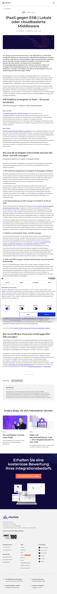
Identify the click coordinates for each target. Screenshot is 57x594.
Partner (22, 560)
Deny (28, 314)
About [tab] (49, 282)
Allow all (46, 314)
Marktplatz (23, 550)
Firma (22, 552)
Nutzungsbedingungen (7, 559)
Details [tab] (21, 282)
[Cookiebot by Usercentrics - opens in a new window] (49, 278)
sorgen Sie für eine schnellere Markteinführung (20, 365)
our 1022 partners (10, 289)
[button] (53, 2)
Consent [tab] (7, 282)
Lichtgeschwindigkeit (15, 320)
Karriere (25, 555)
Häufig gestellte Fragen (25, 563)
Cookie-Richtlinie (6, 562)
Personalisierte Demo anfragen (28, 476)
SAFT (20, 318)
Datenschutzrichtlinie (7, 557)
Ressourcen (23, 557)
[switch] (21, 309)
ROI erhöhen (47, 367)
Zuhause (22, 547)
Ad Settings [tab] (35, 282)
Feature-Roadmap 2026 (25, 568)
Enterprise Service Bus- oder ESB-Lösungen (16, 113)
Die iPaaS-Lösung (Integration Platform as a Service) (16, 131)
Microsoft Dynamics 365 (30, 318)
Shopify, (7, 318)
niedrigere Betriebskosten (35, 367)
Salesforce (40, 318)
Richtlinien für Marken (25, 565)
